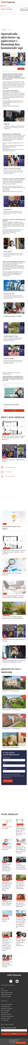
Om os (2, 988)
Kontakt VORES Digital (6, 994)
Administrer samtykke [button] (6, 996)
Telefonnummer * (7, 757)
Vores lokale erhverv (5, 1006)
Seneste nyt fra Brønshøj (6, 1004)
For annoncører (4, 990)
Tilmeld (14, 410)
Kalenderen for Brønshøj (6, 1008)
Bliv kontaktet (8, 781)
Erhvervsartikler (4, 1012)
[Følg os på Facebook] (10, 981)
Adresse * (5, 768)
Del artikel (20, 68)
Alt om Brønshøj (4, 1020)
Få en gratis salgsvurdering (7, 1016)
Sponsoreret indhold (5, 1018)
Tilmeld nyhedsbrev (21, 1042)
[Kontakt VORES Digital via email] (17, 981)
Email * (4, 763)
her (13, 372)
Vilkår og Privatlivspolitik (7, 992)
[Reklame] (14, 392)
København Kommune (6, 1014)
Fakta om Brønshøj (5, 1010)
